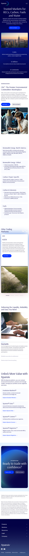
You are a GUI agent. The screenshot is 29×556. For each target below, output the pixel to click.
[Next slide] (26, 230)
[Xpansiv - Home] (4, 3)
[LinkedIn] (1, 549)
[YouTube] (4, 549)
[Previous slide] (23, 230)
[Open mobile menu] (26, 3)
